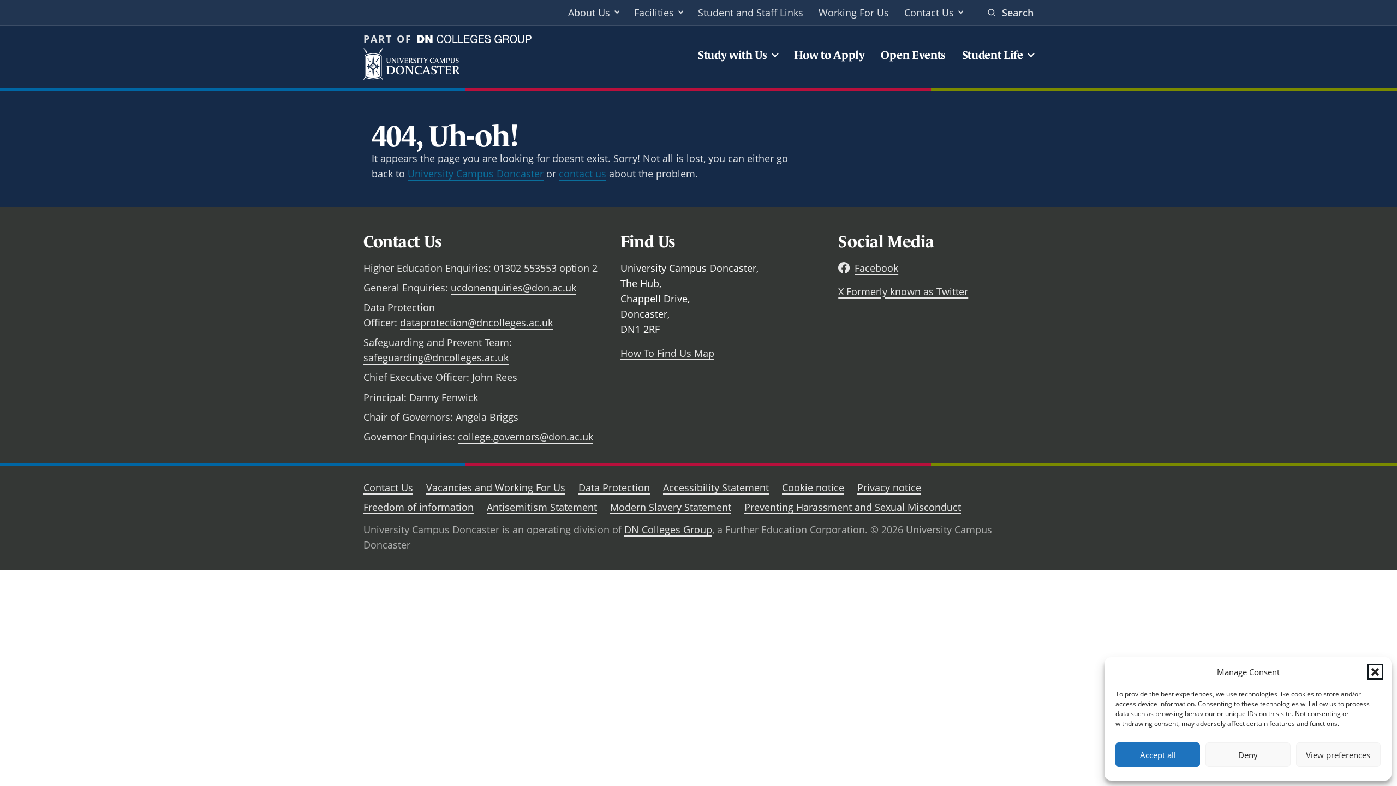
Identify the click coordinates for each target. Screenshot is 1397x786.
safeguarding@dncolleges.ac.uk (436, 357)
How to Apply (829, 55)
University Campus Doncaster (476, 173)
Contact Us (929, 12)
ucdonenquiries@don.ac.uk (513, 287)
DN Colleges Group (668, 529)
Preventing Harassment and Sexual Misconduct (852, 507)
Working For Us (854, 12)
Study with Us (732, 55)
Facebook (876, 268)
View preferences (1338, 754)
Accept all (1158, 754)
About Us (589, 12)
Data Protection (614, 487)
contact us (582, 173)
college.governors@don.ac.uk (525, 436)
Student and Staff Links (750, 12)
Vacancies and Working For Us (495, 487)
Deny (1248, 754)
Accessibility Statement (716, 487)
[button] (1375, 671)
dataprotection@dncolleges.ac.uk (476, 322)
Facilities (654, 12)
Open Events (913, 55)
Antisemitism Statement (542, 507)
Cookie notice (813, 487)
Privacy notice (889, 487)
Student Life (992, 55)
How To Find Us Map (667, 353)
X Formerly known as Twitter (903, 291)
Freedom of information (418, 507)
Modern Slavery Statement (670, 507)
